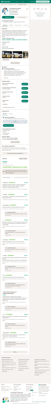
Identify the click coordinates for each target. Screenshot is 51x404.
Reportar (26, 189)
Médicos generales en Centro (7, 361)
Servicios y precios (18, 25)
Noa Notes (29, 390)
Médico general (12, 9)
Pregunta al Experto (17, 389)
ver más (3, 36)
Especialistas (16, 386)
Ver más (18, 352)
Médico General (10, 4)
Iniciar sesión (32, 1)
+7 (27, 39)
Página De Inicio (4, 4)
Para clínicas (28, 389)
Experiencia (5, 25)
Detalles (6, 84)
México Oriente (17, 118)
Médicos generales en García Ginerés (9, 362)
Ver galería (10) (6, 59)
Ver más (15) (20, 370)
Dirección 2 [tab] (11, 113)
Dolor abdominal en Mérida (23, 368)
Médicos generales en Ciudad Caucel (9, 367)
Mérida (21, 118)
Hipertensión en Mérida (22, 361)
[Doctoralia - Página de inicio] (7, 1)
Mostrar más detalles (15, 63)
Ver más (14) (4, 371)
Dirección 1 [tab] (5, 113)
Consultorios (25, 25)
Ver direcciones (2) (10, 48)
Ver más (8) (37, 374)
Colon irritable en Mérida (23, 366)
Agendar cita (24, 84)
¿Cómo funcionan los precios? (9, 107)
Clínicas (15, 387)
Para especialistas (29, 387)
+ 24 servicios (4, 104)
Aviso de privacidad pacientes (6, 389)
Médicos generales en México (7, 369)
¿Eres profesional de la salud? (42, 1)
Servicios (15, 390)
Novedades (11, 25)
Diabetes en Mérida (22, 364)
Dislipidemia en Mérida (22, 362)
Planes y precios (29, 386)
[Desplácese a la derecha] (28, 25)
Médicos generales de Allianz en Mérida (42, 370)
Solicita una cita (40, 15)
